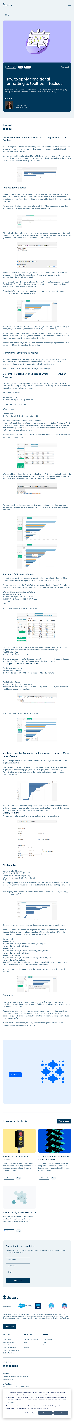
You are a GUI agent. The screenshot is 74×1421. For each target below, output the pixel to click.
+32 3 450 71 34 (8, 1380)
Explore (26, 1347)
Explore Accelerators (9, 1353)
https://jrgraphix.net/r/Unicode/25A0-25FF (21, 663)
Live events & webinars (31, 1339)
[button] (69, 4)
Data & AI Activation (9, 1347)
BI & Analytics (7, 1345)
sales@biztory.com (9, 1362)
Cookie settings (30, 1413)
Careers (45, 1345)
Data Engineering (8, 1342)
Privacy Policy (10, 1402)
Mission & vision (48, 1339)
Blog (25, 1342)
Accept (45, 1413)
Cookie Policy (61, 1399)
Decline (61, 1413)
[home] (7, 4)
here (33, 1025)
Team (45, 1342)
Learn (25, 1345)
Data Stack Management (11, 1350)
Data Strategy (7, 1339)
